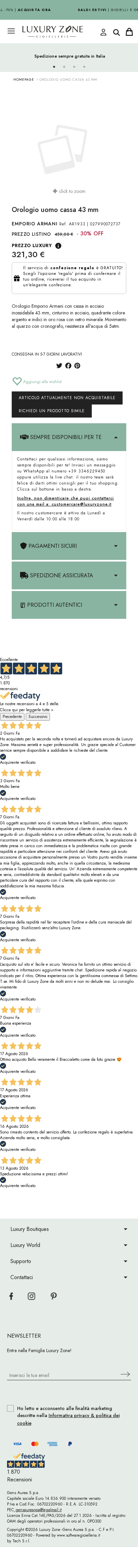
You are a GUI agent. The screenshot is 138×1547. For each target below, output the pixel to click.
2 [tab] (64, 67)
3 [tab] (74, 67)
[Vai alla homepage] (62, 32)
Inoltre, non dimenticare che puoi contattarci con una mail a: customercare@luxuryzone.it (65, 501)
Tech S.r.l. (21, 1541)
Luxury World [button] (25, 1245)
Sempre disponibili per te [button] (64, 437)
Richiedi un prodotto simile (52, 411)
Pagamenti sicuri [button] (52, 546)
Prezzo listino (31, 234)
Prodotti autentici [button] (53, 605)
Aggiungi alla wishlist (42, 382)
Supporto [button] (20, 1261)
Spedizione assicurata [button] (60, 575)
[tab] (69, 437)
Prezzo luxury (32, 245)
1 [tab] (54, 67)
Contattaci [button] (21, 1277)
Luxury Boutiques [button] (29, 1229)
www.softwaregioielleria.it (78, 1535)
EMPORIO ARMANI (35, 223)
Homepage (23, 79)
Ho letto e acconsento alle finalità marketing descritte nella (68, 1415)
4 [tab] (84, 67)
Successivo (37, 717)
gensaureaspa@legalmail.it (38, 1510)
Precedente (12, 717)
